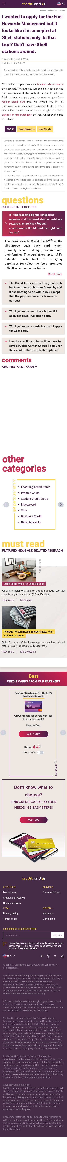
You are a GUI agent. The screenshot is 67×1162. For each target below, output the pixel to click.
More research (28, 651)
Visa (24, 510)
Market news (10, 892)
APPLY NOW (33, 734)
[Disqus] (33, 410)
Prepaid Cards (30, 493)
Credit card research (14, 897)
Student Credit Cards (34, 498)
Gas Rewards (26, 129)
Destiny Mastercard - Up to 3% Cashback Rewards (33, 694)
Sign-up (57, 935)
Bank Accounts (31, 522)
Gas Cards (44, 129)
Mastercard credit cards (50, 84)
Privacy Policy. (30, 948)
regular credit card (13, 101)
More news (26, 600)
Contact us (49, 918)
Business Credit (31, 516)
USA (9, 956)
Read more (55, 274)
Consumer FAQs (12, 903)
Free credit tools (51, 892)
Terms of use (10, 918)
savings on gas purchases (17, 114)
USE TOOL (33, 819)
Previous (6, 504)
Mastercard (28, 504)
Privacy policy (10, 913)
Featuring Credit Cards (35, 487)
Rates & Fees (33, 725)
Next (61, 504)
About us (48, 913)
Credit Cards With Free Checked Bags (24, 583)
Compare (29, 752)
